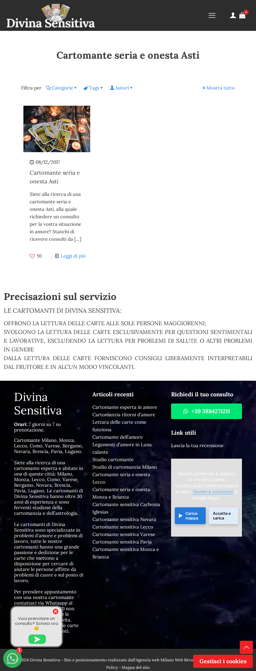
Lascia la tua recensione (197, 445)
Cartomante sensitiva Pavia (122, 542)
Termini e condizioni (213, 491)
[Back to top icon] (246, 647)
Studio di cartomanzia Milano (124, 467)
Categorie (62, 88)
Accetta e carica (222, 515)
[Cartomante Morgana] (50, 15)
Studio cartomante (113, 459)
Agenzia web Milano (155, 660)
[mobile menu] (212, 15)
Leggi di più (73, 256)
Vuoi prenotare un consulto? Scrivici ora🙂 (36, 623)
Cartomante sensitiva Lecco (122, 527)
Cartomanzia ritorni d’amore (123, 415)
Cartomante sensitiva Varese (123, 534)
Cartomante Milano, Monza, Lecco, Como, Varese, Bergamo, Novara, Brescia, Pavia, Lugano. (48, 445)
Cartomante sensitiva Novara (124, 519)
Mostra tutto (220, 88)
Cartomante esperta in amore (124, 407)
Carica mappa (191, 515)
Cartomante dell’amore (117, 437)
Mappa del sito (136, 667)
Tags (94, 88)
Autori (122, 88)
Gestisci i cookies (223, 661)
